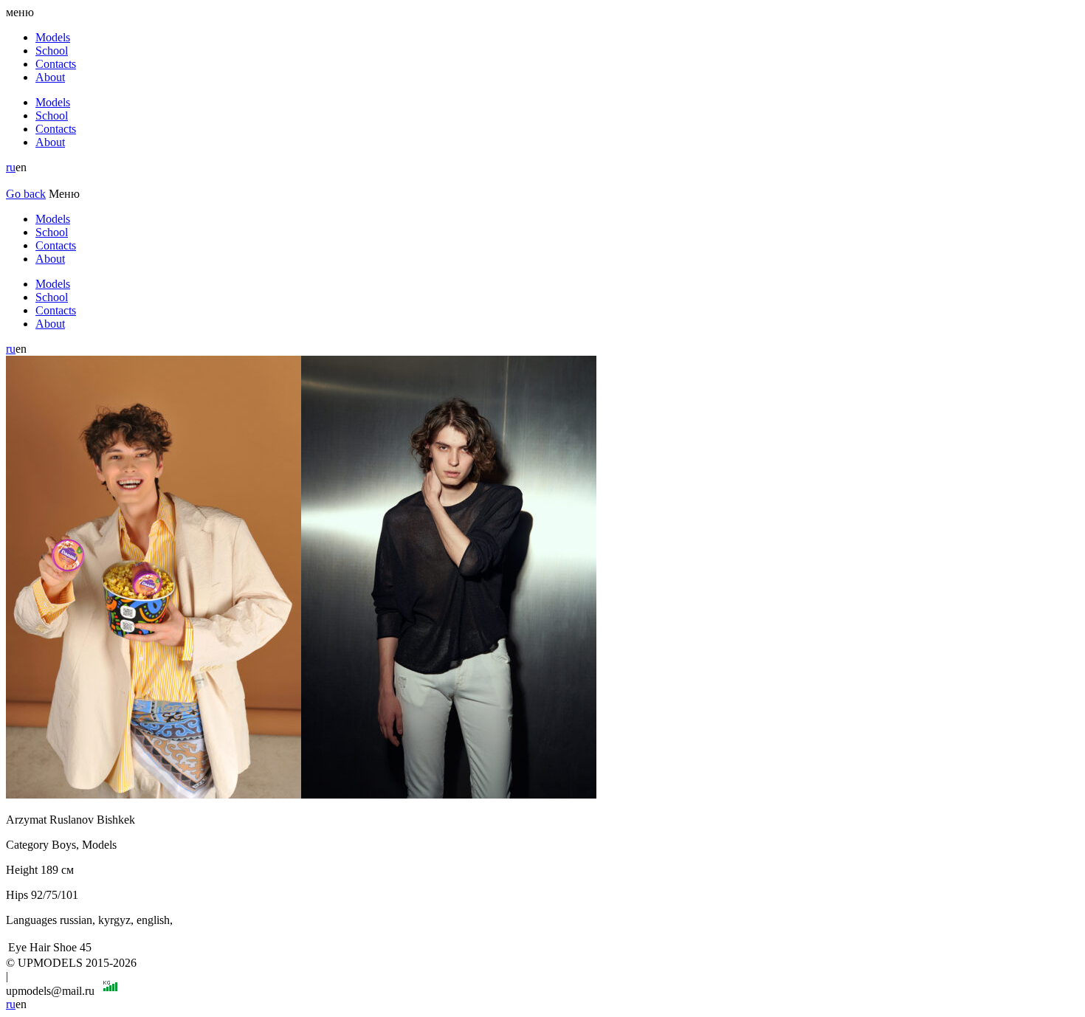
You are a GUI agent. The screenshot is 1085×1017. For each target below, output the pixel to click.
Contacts (55, 64)
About (50, 77)
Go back (26, 193)
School (51, 50)
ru (11, 167)
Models (52, 37)
